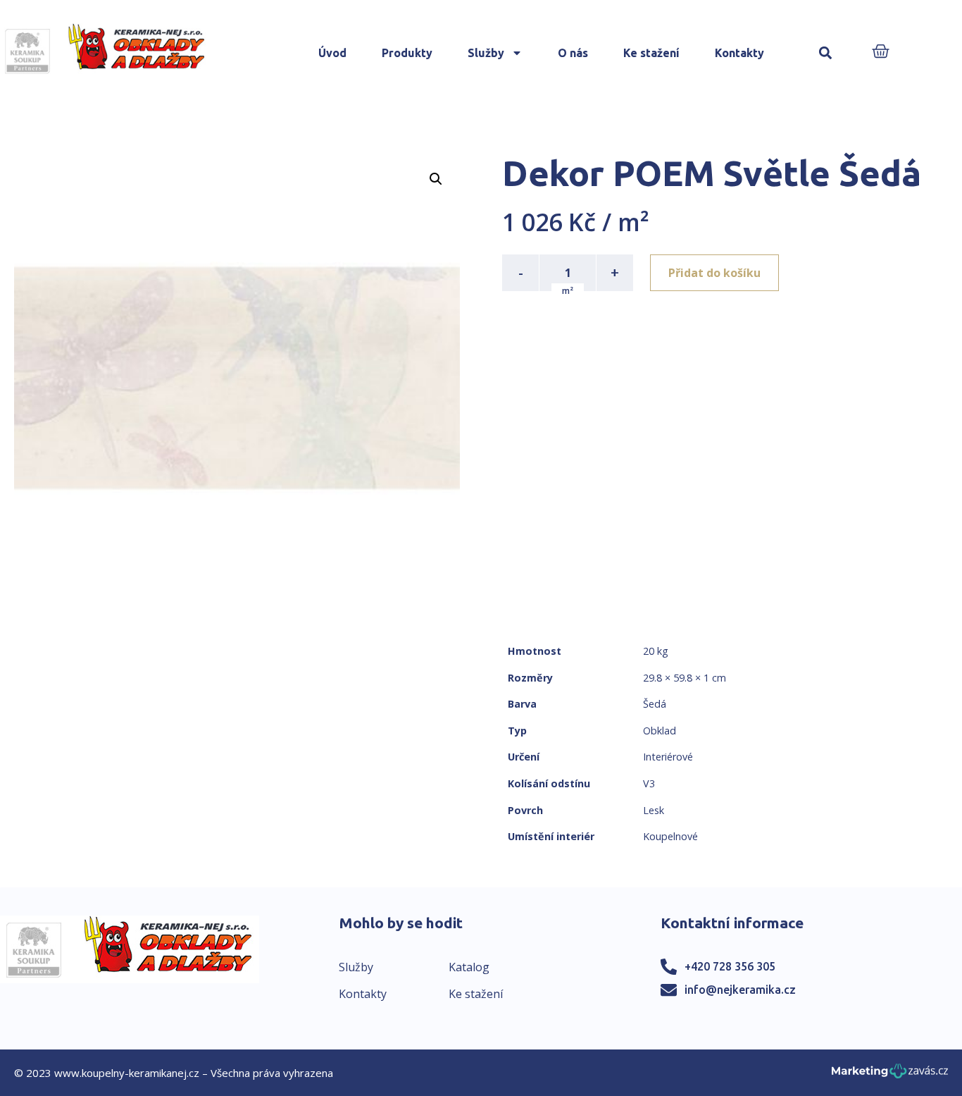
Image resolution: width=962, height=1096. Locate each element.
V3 (649, 783)
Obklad (659, 730)
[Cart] (880, 52)
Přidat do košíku (714, 273)
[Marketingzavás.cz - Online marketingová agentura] (890, 1075)
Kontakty (739, 53)
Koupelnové (670, 836)
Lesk (653, 810)
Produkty (407, 53)
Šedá (654, 703)
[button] (825, 53)
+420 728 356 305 (730, 966)
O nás (573, 53)
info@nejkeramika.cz (740, 989)
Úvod (332, 53)
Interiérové (668, 756)
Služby (486, 53)
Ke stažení (651, 53)
